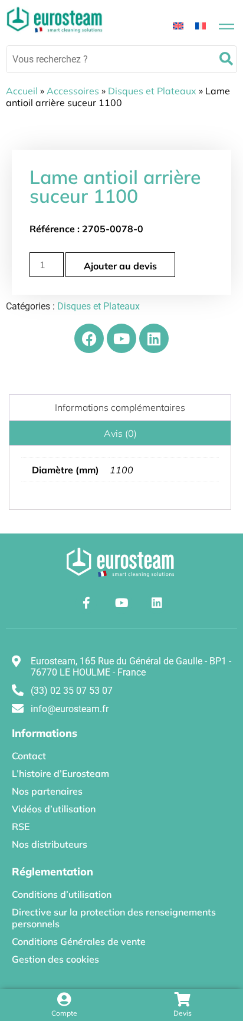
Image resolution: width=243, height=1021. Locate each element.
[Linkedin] (154, 338)
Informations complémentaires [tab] (120, 407)
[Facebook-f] (86, 603)
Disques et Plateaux (152, 91)
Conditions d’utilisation (61, 894)
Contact (29, 756)
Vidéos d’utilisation (54, 809)
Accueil (22, 91)
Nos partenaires (47, 791)
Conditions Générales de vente (79, 941)
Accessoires (73, 91)
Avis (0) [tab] (120, 433)
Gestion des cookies (55, 959)
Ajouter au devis (120, 266)
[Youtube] (121, 338)
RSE (20, 826)
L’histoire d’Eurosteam (60, 773)
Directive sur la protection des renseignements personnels (114, 918)
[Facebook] (89, 338)
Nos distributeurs (49, 844)
